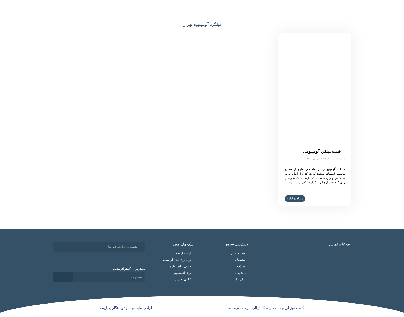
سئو (128, 308)
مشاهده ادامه (295, 198)
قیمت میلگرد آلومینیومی (322, 151)
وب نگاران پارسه (111, 308)
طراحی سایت (144, 308)
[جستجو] (63, 277)
